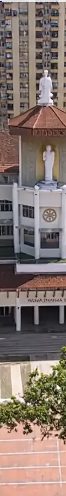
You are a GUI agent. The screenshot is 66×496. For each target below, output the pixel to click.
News (54, 1)
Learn (52, 1)
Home (40, 1)
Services (45, 1)
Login (61, 1)
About (42, 1)
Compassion (48, 1)
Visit (59, 1)
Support (57, 1)
